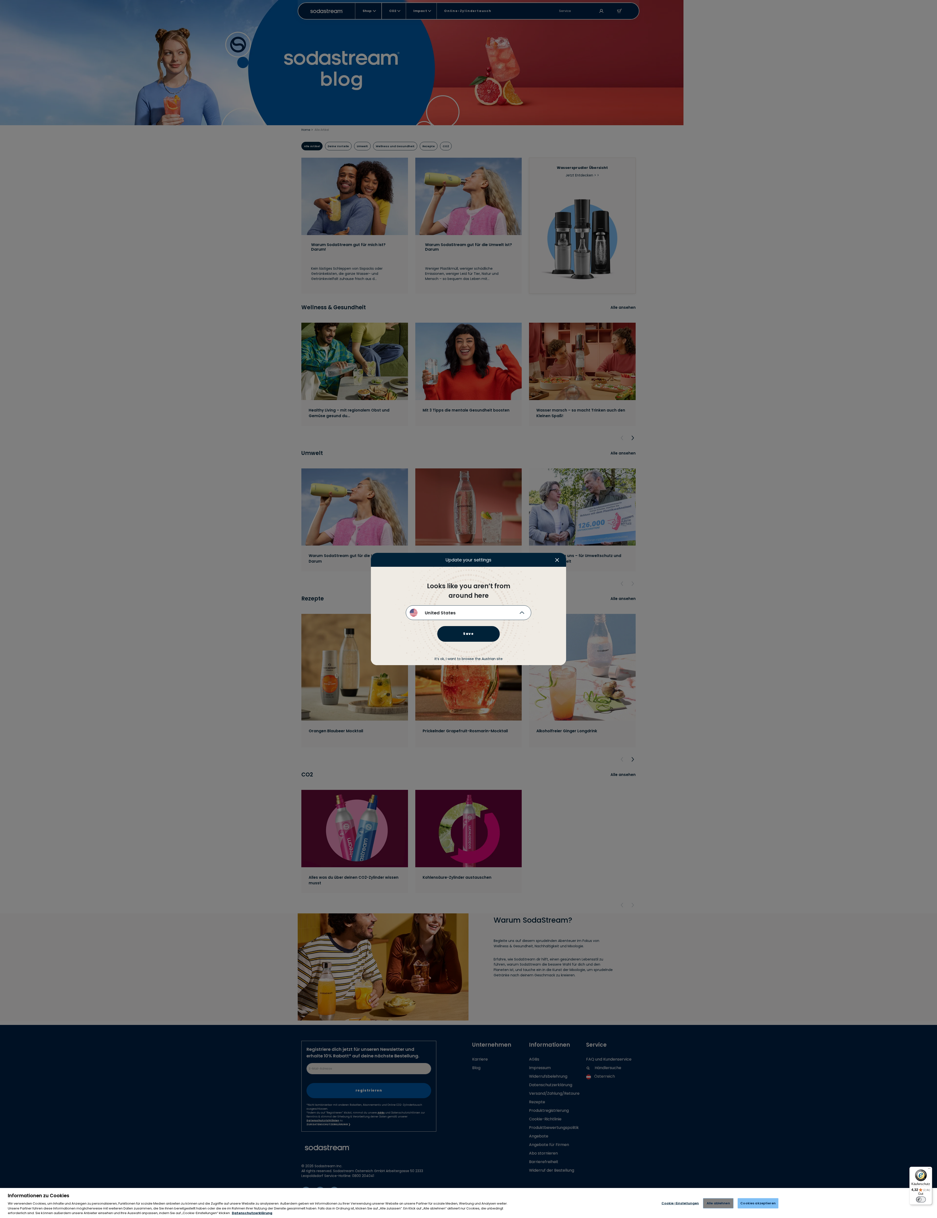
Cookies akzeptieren (757, 1203)
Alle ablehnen (718, 1203)
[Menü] (929, 1170)
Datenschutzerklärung (252, 1213)
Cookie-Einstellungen (680, 1203)
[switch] (921, 1199)
